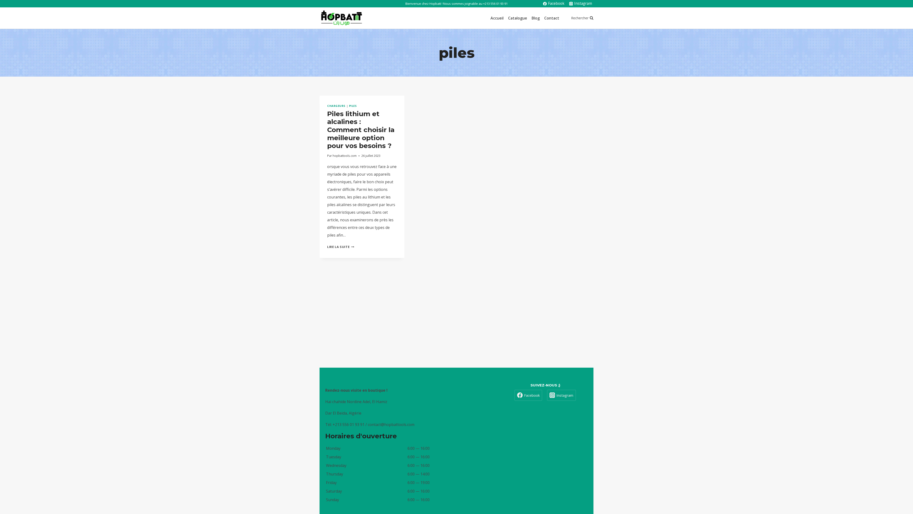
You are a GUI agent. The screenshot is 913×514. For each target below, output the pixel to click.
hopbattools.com (345, 155)
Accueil (497, 18)
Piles (353, 106)
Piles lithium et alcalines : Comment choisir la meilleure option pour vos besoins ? (360, 130)
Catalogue (517, 18)
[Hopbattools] (342, 18)
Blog (536, 18)
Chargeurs (336, 106)
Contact (551, 18)
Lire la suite (340, 247)
